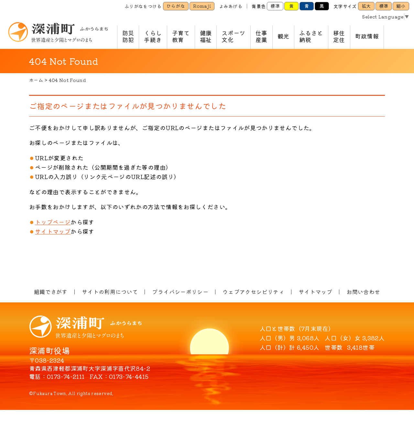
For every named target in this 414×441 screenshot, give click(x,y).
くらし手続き (153, 36)
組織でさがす (51, 292)
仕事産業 (261, 36)
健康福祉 (206, 36)
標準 (275, 6)
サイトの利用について (110, 292)
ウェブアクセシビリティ (253, 292)
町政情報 (367, 36)
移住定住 (339, 36)
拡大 (366, 6)
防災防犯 (128, 36)
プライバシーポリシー (180, 292)
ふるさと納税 (311, 36)
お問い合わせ (363, 292)
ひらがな (176, 6)
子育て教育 (181, 36)
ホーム (36, 80)
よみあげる (230, 6)
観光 (283, 36)
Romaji (202, 6)
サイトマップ (53, 231)
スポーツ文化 (233, 36)
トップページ (53, 222)
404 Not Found (67, 80)
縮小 (401, 6)
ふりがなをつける (143, 6)
